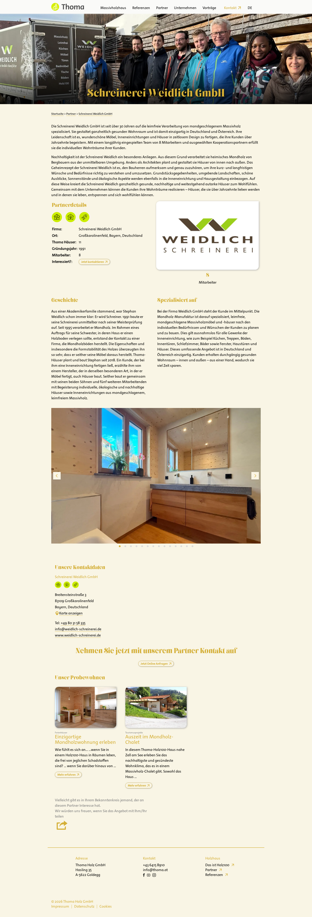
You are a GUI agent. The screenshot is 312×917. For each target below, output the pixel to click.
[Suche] (257, 6)
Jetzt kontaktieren (92, 262)
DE (250, 7)
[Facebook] (144, 875)
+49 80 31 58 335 (73, 623)
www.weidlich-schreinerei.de (78, 635)
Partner (162, 7)
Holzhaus (212, 858)
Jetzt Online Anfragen (154, 664)
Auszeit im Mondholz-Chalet (149, 740)
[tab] (120, 546)
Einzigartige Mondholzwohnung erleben (85, 740)
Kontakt (230, 7)
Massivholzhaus (113, 7)
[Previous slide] (57, 476)
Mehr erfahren (66, 775)
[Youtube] (148, 875)
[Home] (67, 7)
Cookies (105, 906)
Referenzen (141, 7)
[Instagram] (154, 875)
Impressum (60, 906)
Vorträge (209, 7)
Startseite (57, 114)
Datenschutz (84, 906)
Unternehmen (185, 7)
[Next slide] (255, 476)
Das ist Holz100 (217, 865)
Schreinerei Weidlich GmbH (95, 114)
